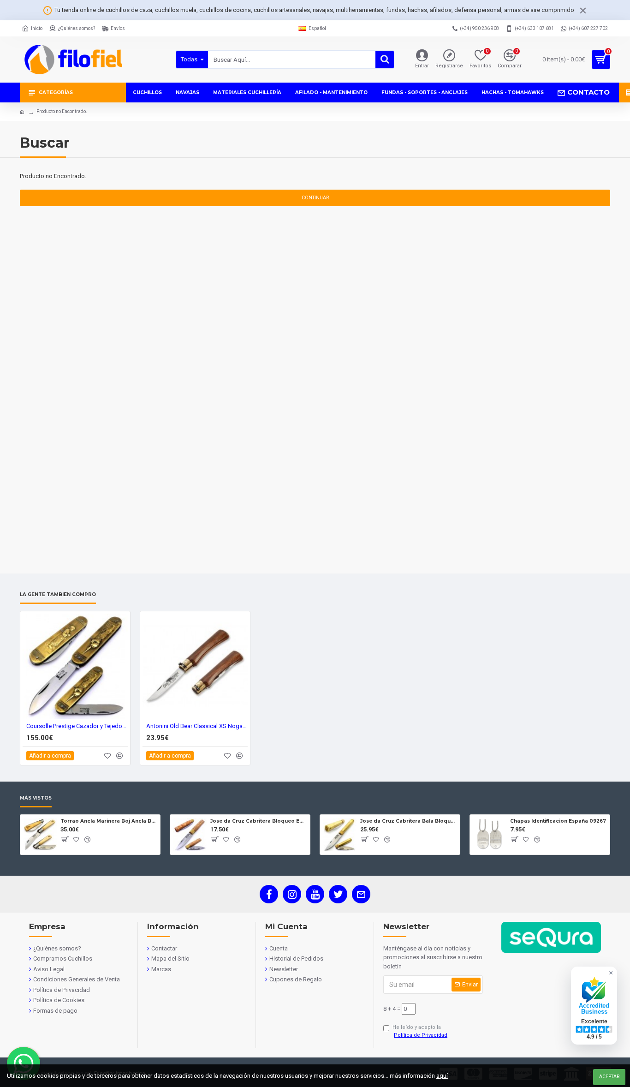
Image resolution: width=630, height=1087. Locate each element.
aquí (442, 1075)
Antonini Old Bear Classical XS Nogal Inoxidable (197, 726)
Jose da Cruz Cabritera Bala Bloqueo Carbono (408, 821)
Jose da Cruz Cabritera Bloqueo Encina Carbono (258, 821)
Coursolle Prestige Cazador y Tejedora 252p (77, 726)
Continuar (315, 197)
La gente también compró (58, 594)
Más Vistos (36, 798)
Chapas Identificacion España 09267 (558, 821)
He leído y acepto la (419, 1031)
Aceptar (609, 1076)
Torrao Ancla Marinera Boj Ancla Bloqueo (108, 821)
